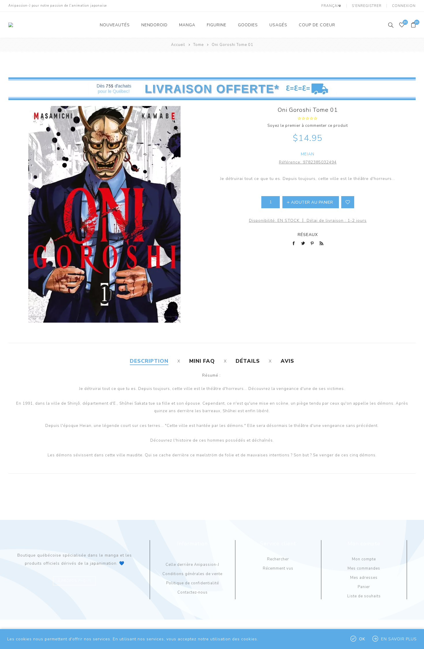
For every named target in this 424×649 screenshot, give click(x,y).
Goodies (248, 25)
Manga (187, 25)
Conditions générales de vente (192, 574)
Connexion (404, 5)
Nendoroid (154, 25)
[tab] (149, 361)
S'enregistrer (367, 5)
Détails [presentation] (248, 361)
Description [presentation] (149, 361)
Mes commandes (364, 568)
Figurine (216, 25)
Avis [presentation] (287, 361)
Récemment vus (278, 568)
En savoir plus (399, 639)
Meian (307, 154)
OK (362, 639)
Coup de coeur (317, 25)
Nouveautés (115, 25)
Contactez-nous (192, 592)
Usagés (278, 25)
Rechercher (278, 559)
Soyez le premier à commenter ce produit (307, 125)
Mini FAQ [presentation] (202, 361)
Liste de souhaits (364, 596)
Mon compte (364, 559)
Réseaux (308, 234)
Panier (364, 587)
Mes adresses (364, 577)
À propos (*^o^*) (74, 581)
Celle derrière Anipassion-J (192, 564)
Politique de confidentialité (192, 583)
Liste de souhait (347, 202)
